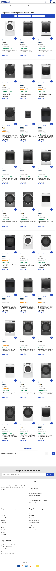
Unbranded (4, 517)
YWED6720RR (22, 344)
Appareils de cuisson (34, 513)
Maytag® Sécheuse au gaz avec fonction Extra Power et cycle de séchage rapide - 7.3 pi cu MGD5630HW (45, 435)
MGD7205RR (4, 173)
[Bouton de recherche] (45, 2)
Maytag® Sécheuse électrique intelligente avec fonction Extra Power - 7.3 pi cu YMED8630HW (45, 94)
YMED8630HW (40, 87)
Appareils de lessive (34, 520)
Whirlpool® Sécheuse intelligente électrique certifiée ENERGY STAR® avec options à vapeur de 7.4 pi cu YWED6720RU (45, 350)
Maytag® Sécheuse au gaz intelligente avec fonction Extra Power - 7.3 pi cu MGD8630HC (27, 51)
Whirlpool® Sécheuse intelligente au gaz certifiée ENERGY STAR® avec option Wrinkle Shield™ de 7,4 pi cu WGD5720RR (46, 393)
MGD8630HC (22, 44)
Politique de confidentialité (35, 498)
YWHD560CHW (5, 44)
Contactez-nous (33, 486)
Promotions (32, 490)
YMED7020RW (4, 344)
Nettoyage (31, 515)
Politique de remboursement (36, 493)
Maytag (3, 520)
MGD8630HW (40, 44)
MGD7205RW (40, 215)
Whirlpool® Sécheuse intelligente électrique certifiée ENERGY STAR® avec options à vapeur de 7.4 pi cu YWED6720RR (27, 350)
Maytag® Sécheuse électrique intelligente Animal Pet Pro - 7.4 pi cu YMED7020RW (10, 350)
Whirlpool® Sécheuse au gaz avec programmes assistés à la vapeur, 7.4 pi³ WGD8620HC (9, 94)
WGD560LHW (22, 258)
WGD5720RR (40, 386)
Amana (3, 525)
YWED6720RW (22, 429)
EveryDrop (3, 529)
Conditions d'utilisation (34, 495)
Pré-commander (33, 529)
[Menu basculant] (54, 2)
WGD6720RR (4, 215)
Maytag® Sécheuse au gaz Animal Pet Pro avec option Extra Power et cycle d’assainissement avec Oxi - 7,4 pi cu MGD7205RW (46, 222)
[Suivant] (53, 453)
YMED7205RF (4, 301)
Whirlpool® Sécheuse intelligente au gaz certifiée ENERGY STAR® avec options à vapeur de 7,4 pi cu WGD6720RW (46, 265)
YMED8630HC (22, 87)
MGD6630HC (22, 173)
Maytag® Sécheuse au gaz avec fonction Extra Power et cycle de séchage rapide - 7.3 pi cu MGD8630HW (45, 51)
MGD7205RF (40, 130)
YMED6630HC (40, 301)
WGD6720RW (40, 258)
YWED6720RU (40, 344)
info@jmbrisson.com (8, 553)
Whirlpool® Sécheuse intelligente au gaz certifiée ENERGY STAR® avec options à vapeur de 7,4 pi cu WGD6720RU (28, 222)
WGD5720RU (4, 429)
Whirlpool (3, 515)
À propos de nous (33, 488)
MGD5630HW (40, 429)
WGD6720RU (22, 215)
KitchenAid (3, 513)
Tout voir (3, 534)
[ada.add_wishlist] (15, 38)
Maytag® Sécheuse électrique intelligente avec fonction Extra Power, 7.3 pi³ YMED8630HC (27, 94)
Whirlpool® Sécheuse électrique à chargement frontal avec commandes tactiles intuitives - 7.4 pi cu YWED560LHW (27, 393)
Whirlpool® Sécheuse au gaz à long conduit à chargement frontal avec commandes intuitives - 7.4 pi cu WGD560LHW (27, 265)
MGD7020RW (40, 173)
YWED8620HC (4, 130)
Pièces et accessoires (34, 522)
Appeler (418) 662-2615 (9, 551)
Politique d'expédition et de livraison (38, 500)
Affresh (3, 527)
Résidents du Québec (34, 502)
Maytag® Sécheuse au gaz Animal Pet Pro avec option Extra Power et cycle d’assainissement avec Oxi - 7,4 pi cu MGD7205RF (46, 136)
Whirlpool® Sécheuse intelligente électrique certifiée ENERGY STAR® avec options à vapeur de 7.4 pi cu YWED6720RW (27, 435)
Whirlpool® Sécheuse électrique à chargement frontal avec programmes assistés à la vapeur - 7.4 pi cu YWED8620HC (9, 136)
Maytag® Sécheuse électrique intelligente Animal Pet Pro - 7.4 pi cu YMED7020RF (10, 265)
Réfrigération (32, 517)
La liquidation (32, 527)
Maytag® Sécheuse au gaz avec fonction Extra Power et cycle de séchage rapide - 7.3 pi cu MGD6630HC (27, 179)
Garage (30, 525)
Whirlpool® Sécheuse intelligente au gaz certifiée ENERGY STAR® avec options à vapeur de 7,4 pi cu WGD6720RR (10, 222)
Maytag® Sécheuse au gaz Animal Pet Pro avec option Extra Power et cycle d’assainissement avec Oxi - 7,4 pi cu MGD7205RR (10, 179)
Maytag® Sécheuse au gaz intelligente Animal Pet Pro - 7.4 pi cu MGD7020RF (28, 136)
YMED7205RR (22, 301)
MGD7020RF (22, 130)
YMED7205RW (4, 386)
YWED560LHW (22, 386)
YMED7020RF (4, 258)
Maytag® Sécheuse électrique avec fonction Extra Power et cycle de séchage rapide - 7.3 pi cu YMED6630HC (45, 307)
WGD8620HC (4, 87)
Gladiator (3, 522)
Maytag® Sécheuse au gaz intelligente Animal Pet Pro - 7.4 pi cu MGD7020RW (46, 179)
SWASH (3, 532)
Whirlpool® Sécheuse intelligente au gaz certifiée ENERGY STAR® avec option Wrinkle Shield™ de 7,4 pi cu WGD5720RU (10, 435)
